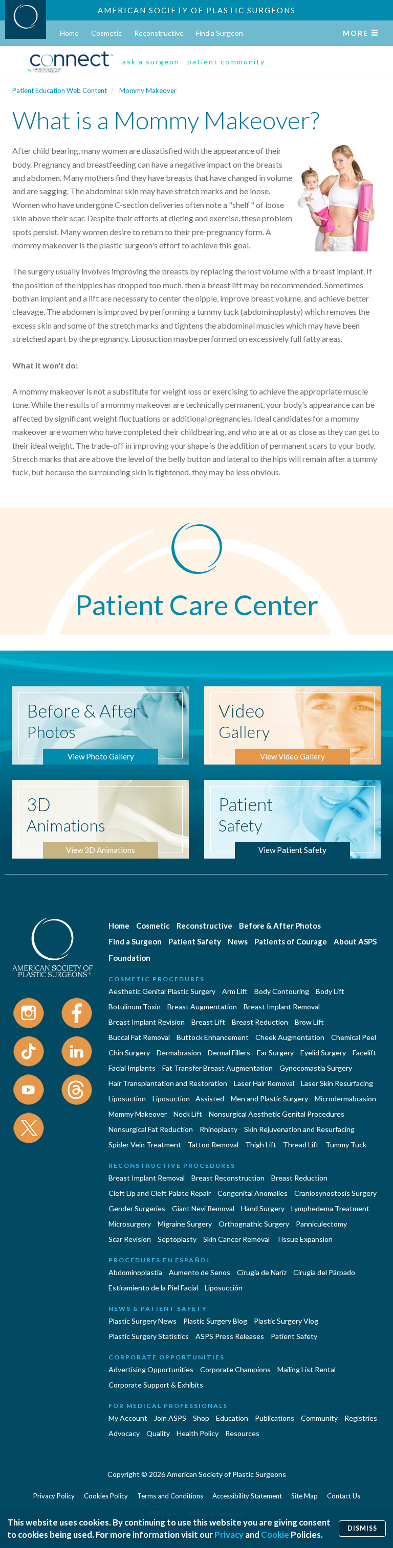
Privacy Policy (54, 1496)
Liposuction (127, 1098)
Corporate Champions (235, 1369)
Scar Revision (129, 1239)
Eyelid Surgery (323, 1052)
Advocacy (124, 1433)
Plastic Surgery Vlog (286, 1320)
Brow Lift (309, 1022)
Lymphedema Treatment (330, 1208)
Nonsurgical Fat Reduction (150, 1129)
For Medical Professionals (168, 1406)
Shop (201, 1418)
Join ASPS (170, 1418)
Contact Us (343, 1496)
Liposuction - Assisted (188, 1098)
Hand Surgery (263, 1208)
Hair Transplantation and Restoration (167, 1083)
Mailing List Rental (306, 1369)
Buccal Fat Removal (139, 1037)
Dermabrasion (179, 1052)
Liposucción (224, 1287)
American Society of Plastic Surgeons (197, 10)
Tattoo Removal (213, 1144)
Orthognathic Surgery (254, 1223)
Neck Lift (187, 1114)
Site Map (304, 1496)
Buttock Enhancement (213, 1037)
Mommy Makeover (148, 90)
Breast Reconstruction (228, 1177)
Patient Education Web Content (59, 90)
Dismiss (362, 1528)
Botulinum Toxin (134, 1006)
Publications (274, 1418)
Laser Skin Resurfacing (337, 1083)
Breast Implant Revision (146, 1022)
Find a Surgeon (219, 33)
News (238, 941)
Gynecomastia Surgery (315, 1068)
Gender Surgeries (136, 1208)
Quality (158, 1433)
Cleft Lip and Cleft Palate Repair (159, 1193)
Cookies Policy (106, 1496)
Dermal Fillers (229, 1052)
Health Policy (198, 1433)
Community (319, 1418)
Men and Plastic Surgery (269, 1098)
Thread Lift (301, 1144)
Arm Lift (235, 991)
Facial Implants (132, 1068)
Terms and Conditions (170, 1496)
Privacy (229, 1534)
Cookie (275, 1534)
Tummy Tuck (345, 1144)
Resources (242, 1433)
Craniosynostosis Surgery (335, 1193)
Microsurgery (129, 1223)
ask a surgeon (151, 61)
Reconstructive (159, 33)
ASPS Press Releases (229, 1336)
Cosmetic (106, 33)
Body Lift (330, 991)
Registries (360, 1418)
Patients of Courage (290, 941)
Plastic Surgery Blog (215, 1320)
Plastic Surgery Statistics (148, 1336)
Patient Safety (194, 941)
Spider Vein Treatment (144, 1144)
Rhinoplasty (218, 1129)
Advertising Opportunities (150, 1369)
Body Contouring (281, 991)
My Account (127, 1418)
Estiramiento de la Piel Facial (153, 1287)
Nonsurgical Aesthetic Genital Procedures (276, 1114)
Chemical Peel (353, 1037)
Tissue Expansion (304, 1239)
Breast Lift (208, 1022)
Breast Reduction (260, 1022)
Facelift (364, 1052)
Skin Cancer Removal (236, 1239)
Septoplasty (177, 1239)
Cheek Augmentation (289, 1037)
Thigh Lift (260, 1144)
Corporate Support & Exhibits (155, 1384)
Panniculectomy (321, 1223)
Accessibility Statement (247, 1496)
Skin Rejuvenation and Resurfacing (299, 1129)
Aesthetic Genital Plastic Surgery (161, 991)
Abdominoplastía (135, 1272)
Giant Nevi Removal (203, 1208)
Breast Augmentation (202, 1006)
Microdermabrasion (345, 1098)
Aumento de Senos (199, 1272)
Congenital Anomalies (252, 1193)
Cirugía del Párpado (324, 1272)
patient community (226, 61)
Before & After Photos (280, 925)
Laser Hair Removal (264, 1083)
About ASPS (355, 941)
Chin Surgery (129, 1052)
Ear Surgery (275, 1052)
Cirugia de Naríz (262, 1272)
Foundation (129, 957)
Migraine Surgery (185, 1223)
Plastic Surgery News (142, 1320)
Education (232, 1418)
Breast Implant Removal (282, 1006)
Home (69, 33)
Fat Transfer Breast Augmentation (217, 1068)
